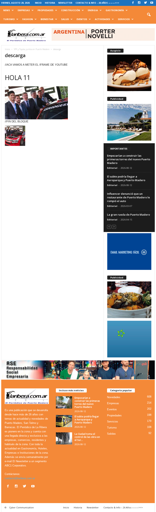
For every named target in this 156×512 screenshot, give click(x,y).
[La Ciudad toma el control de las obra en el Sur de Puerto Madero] (64, 438)
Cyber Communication (21, 507)
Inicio (38, 2)
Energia (93, 10)
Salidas (111, 433)
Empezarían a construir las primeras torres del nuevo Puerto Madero (128, 159)
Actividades (102, 19)
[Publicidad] (129, 122)
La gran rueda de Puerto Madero (128, 214)
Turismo (9, 19)
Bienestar (47, 19)
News (6, 10)
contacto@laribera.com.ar (20, 478)
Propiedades (45, 10)
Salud (65, 19)
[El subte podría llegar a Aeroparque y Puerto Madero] (64, 421)
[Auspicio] (129, 73)
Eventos (82, 19)
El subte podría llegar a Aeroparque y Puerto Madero (126, 178)
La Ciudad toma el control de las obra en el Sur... (87, 437)
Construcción (70, 10)
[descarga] (52, 102)
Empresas (24, 10)
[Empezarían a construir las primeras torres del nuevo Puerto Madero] (64, 402)
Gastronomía (115, 10)
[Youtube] (151, 3)
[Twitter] (145, 3)
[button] (148, 14)
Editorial (112, 167)
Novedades (113, 397)
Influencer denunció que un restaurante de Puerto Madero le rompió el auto (128, 197)
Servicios (124, 19)
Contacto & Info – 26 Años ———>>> (97, 2)
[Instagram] (139, 3)
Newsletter (65, 2)
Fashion (27, 19)
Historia (50, 2)
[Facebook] (132, 3)
